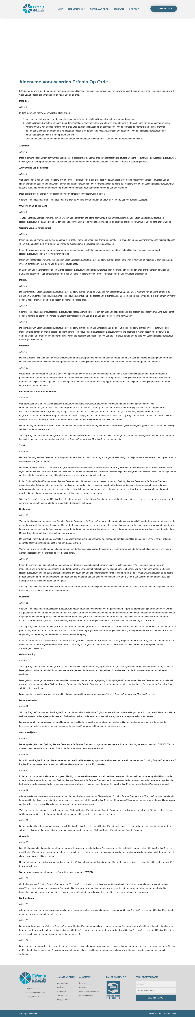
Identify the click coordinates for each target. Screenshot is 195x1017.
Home (60, 9)
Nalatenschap (76, 9)
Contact (134, 9)
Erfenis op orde (99, 9)
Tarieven (119, 9)
